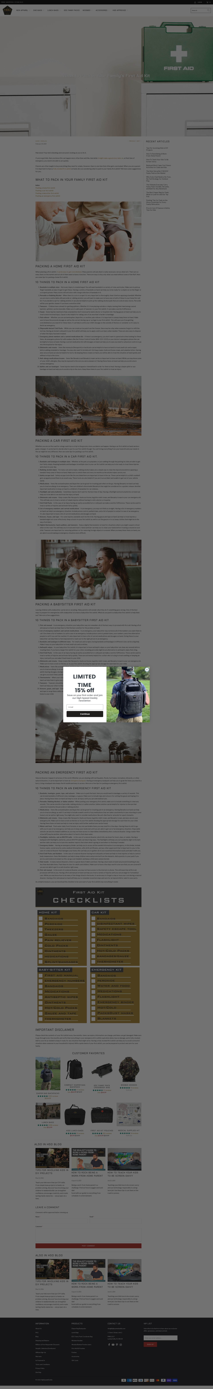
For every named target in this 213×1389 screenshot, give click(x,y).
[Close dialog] (147, 670)
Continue (85, 714)
